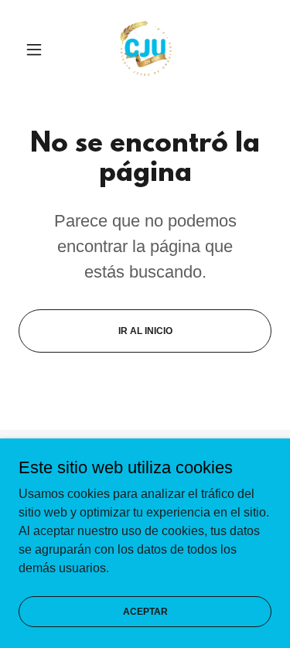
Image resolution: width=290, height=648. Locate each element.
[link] (145, 49)
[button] (37, 49)
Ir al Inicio (145, 331)
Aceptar (145, 610)
